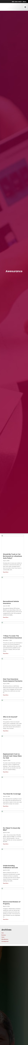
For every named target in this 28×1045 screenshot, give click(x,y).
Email (25, 1)
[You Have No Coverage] (13, 783)
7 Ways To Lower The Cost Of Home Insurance (12, 637)
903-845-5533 (17, 1)
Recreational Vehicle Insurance (11, 602)
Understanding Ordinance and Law (10, 867)
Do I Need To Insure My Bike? (11, 829)
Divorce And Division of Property (11, 903)
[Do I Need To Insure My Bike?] (13, 818)
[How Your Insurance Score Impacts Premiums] (13, 667)
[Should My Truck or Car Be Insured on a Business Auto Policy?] (13, 543)
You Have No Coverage (12, 794)
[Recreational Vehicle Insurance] (13, 587)
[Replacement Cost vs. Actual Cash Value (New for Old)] (13, 743)
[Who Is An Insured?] (13, 706)
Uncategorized (4, 941)
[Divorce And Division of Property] (13, 893)
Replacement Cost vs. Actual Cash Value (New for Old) (12, 756)
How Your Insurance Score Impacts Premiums (12, 680)
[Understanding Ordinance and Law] (13, 855)
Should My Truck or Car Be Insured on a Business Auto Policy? (12, 556)
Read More (5, 572)
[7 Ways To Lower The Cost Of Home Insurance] (13, 627)
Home (2, 937)
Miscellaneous (4, 939)
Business (3, 935)
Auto (2, 932)
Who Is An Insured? (10, 717)
